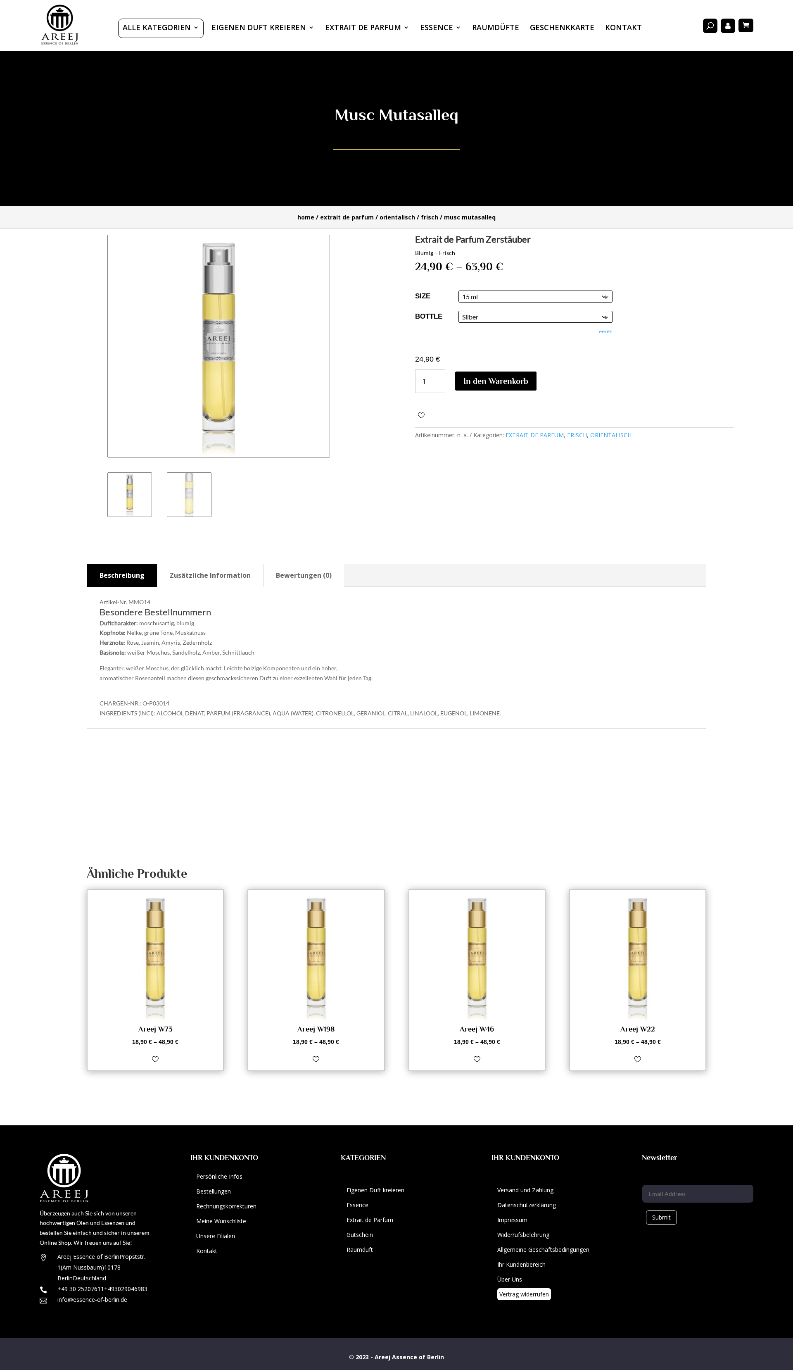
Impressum (512, 1220)
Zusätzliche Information (210, 575)
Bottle (428, 316)
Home (305, 217)
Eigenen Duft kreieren (258, 28)
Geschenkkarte (562, 28)
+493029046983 (125, 1289)
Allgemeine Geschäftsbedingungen (543, 1249)
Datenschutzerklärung (526, 1205)
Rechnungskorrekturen (226, 1206)
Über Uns (509, 1279)
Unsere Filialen (215, 1236)
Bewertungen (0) (304, 575)
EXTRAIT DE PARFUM (347, 217)
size (422, 296)
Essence (436, 28)
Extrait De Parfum (363, 28)
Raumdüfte (495, 28)
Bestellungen (213, 1191)
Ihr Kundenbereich (521, 1264)
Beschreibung (122, 575)
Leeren (604, 331)
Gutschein (360, 1235)
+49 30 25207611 (80, 1289)
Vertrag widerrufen (524, 1294)
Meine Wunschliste (221, 1221)
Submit (661, 1217)
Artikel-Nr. (113, 601)
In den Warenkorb (495, 381)
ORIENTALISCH (397, 217)
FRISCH (429, 217)
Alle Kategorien (157, 28)
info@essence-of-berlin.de (92, 1299)
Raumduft (360, 1249)
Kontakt (623, 28)
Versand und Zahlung (525, 1190)
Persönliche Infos (219, 1176)
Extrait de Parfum (370, 1220)
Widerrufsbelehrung (523, 1235)
